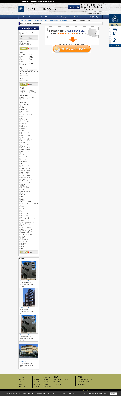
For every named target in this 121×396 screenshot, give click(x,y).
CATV (23, 212)
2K (21, 58)
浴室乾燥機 (24, 186)
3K (31, 59)
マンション (30, 32)
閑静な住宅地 (25, 111)
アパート (23, 32)
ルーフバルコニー (26, 160)
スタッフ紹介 (47, 382)
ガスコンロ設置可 (26, 139)
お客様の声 (47, 384)
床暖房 (23, 198)
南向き (23, 246)
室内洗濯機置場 (25, 149)
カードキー (24, 134)
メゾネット (24, 154)
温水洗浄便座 (25, 187)
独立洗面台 (24, 194)
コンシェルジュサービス (28, 234)
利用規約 (22, 384)
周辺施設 (46, 379)
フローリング (25, 151)
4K (21, 63)
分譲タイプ (24, 125)
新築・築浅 (37, 382)
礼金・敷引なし (25, 43)
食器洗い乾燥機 (25, 177)
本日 (31, 90)
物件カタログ (47, 386)
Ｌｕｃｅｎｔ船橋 (24, 281)
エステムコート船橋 (25, 307)
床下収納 (24, 200)
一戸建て (23, 34)
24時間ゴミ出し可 (26, 231)
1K (31, 54)
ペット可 (36, 377)
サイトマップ (23, 386)
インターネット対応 (27, 215)
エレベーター (25, 163)
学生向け (24, 142)
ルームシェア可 (25, 140)
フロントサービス (26, 229)
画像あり (23, 97)
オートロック (25, 217)
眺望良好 (24, 128)
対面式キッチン (25, 181)
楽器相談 (24, 107)
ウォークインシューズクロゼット (29, 204)
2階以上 (23, 238)
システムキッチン (26, 179)
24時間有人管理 (26, 227)
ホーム (22, 377)
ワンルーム (24, 54)
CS (22, 208)
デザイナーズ (25, 113)
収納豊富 (24, 206)
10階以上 (24, 241)
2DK (31, 58)
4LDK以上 (23, 65)
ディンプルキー (25, 224)
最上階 (23, 245)
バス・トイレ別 (25, 182)
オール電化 (24, 161)
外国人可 (24, 137)
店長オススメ (37, 386)
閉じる (113, 393)
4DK (31, 63)
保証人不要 (24, 116)
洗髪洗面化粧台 (25, 191)
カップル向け (25, 144)
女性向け (24, 146)
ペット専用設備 (25, 106)
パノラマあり (24, 99)
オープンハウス (25, 135)
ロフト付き (24, 153)
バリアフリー (25, 121)
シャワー (24, 193)
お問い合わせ (47, 377)
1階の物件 (24, 239)
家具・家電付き (25, 170)
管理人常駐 (24, 127)
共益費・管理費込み (26, 44)
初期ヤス (36, 379)
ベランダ (24, 156)
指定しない (24, 90)
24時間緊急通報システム (28, 222)
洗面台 (23, 189)
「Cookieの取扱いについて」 (90, 393)
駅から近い (37, 384)
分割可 (23, 123)
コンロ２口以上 (25, 175)
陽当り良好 (24, 109)
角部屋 (23, 248)
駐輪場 (23, 167)
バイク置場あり (25, 168)
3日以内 (23, 92)
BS (22, 210)
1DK (22, 56)
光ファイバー (25, 213)
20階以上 (24, 243)
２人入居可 (24, 120)
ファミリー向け (25, 147)
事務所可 (24, 118)
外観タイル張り (25, 174)
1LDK (31, 56)
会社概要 (22, 379)
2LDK (22, 59)
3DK (22, 61)
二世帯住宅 (24, 130)
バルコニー (24, 158)
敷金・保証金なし (25, 41)
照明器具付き (25, 165)
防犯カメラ (24, 225)
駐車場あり (24, 236)
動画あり (33, 97)
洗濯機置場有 (25, 172)
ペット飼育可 (25, 104)
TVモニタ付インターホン (28, 218)
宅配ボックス (25, 220)
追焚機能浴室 (25, 184)
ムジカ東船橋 (23, 361)
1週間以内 (33, 92)
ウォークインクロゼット (28, 201)
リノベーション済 (26, 114)
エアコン (24, 196)
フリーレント (25, 132)
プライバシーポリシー (26, 382)
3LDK (31, 61)
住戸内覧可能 (25, 232)
